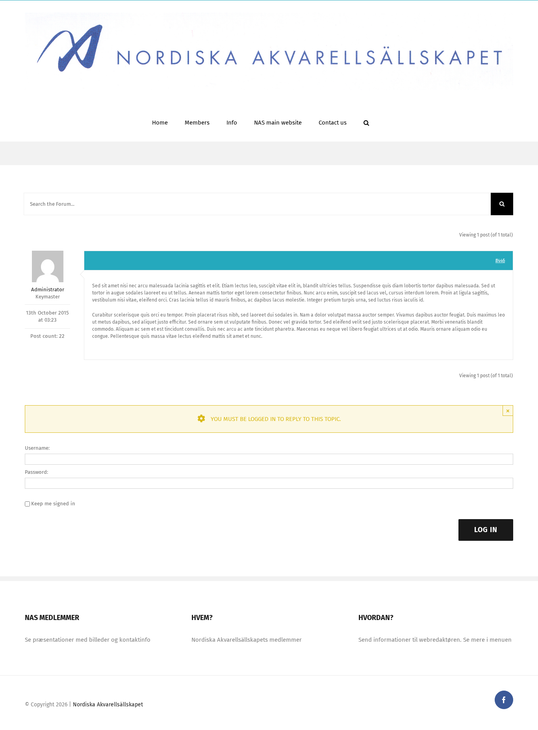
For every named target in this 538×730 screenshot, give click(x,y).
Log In (485, 529)
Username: (37, 448)
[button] (366, 122)
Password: (36, 472)
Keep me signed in (53, 504)
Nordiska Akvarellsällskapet (108, 704)
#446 (500, 260)
